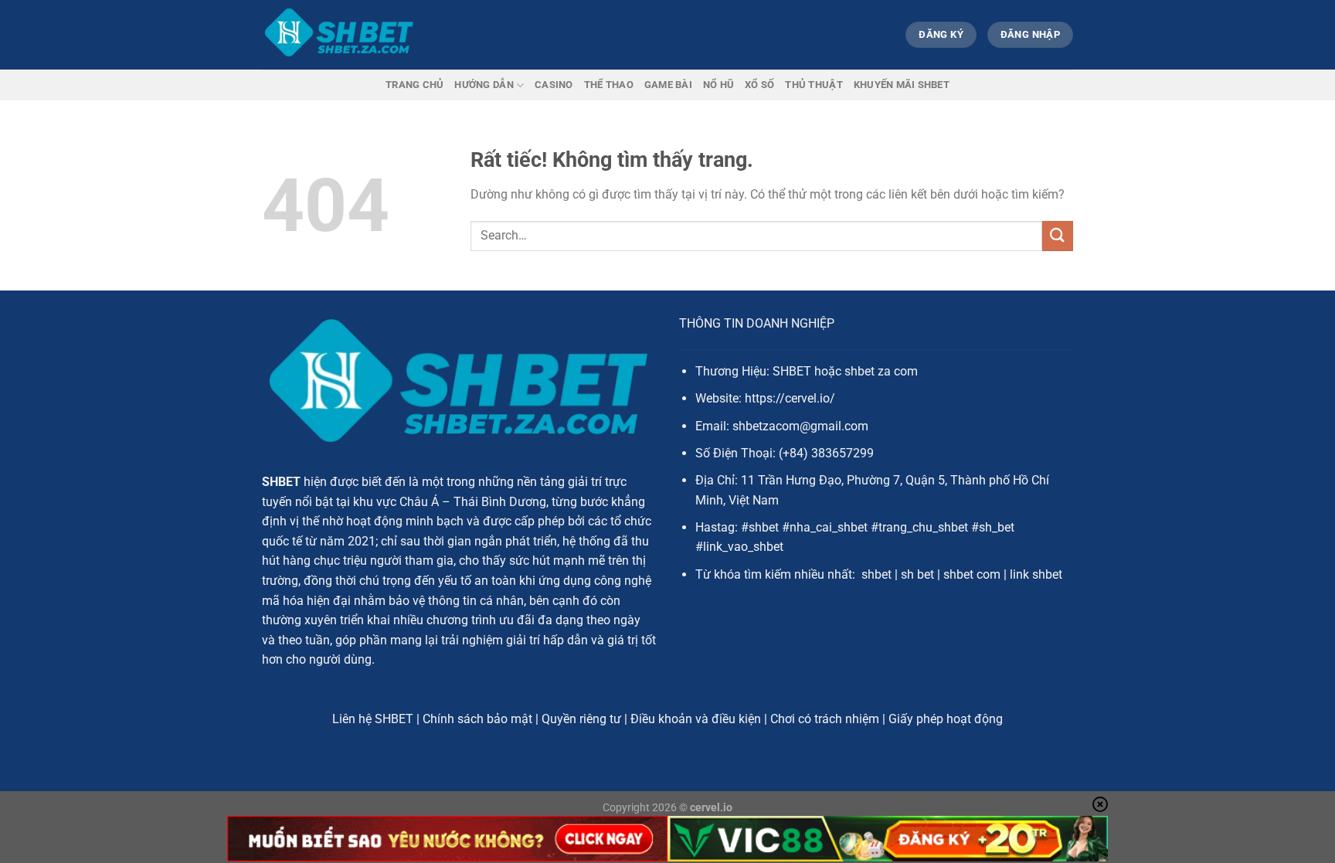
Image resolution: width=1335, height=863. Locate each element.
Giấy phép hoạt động (945, 719)
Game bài (668, 84)
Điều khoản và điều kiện (695, 719)
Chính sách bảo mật (477, 719)
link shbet (1036, 574)
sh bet (917, 574)
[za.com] (339, 34)
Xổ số (759, 84)
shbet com (971, 574)
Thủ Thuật (813, 84)
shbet (876, 574)
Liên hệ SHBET (372, 719)
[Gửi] (1057, 236)
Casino (554, 84)
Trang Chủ (414, 84)
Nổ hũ (718, 84)
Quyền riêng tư (581, 719)
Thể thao (609, 84)
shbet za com (881, 371)
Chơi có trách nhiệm (824, 719)
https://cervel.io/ (790, 398)
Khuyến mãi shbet (901, 84)
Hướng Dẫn (483, 84)
